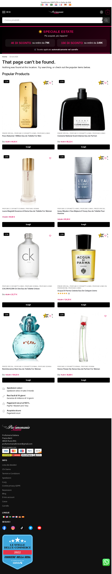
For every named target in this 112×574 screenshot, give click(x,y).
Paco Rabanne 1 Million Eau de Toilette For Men (21, 136)
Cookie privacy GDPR (11, 485)
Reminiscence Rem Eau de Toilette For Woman (21, 369)
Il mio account (8, 497)
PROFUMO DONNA (32, 209)
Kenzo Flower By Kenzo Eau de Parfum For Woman (78, 369)
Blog (4, 493)
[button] (107, 12)
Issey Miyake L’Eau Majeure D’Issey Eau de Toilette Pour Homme (81, 212)
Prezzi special (8, 133)
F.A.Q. (4, 482)
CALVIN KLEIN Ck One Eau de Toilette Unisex (21, 289)
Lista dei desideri (9, 465)
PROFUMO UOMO (43, 133)
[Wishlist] (50, 83)
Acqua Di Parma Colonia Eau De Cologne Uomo (77, 291)
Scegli (28, 147)
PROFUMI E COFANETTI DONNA (13, 209)
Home (4, 57)
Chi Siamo (6, 469)
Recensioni (7, 490)
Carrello (5, 505)
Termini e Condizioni (11, 473)
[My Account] (101, 12)
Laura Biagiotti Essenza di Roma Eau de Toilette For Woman (27, 211)
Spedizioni (6, 478)
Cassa (4, 501)
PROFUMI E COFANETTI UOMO (25, 133)
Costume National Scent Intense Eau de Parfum (77, 136)
